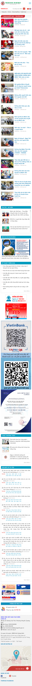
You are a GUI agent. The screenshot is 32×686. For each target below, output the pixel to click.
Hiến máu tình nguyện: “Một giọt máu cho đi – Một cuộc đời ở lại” (23, 53)
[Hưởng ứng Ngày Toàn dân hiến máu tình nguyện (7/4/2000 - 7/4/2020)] (7, 153)
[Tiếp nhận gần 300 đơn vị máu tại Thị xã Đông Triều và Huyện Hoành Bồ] (7, 163)
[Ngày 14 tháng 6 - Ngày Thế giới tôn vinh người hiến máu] (7, 142)
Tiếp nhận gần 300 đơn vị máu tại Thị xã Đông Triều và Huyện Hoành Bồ (23, 161)
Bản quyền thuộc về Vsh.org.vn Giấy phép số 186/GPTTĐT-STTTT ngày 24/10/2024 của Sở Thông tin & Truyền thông (15, 637)
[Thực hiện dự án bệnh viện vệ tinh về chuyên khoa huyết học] (7, 196)
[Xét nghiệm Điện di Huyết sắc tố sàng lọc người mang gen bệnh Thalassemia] (7, 88)
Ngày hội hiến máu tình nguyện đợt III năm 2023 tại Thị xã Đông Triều (22, 42)
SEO (13, 641)
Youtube (14, 676)
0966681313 (4, 8)
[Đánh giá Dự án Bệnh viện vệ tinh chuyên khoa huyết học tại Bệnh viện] (7, 120)
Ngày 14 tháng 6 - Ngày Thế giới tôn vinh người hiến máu (23, 140)
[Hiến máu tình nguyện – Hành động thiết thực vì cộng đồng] (7, 23)
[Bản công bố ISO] (16, 411)
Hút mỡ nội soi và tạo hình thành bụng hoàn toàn (16, 270)
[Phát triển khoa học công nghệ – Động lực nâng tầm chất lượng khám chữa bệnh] (5, 441)
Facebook (3, 677)
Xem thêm (26, 291)
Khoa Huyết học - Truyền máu (19, 12)
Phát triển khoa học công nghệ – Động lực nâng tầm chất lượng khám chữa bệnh (20, 441)
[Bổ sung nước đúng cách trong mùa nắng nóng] (5, 449)
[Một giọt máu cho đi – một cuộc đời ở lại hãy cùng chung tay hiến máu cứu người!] (7, 33)
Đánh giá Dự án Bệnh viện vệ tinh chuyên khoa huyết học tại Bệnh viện (22, 118)
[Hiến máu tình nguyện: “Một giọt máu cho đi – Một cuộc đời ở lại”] (7, 55)
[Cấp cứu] (16, 311)
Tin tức (9, 12)
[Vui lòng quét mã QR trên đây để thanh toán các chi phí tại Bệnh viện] (16, 338)
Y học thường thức (8, 435)
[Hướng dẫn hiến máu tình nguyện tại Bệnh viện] (7, 174)
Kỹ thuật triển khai (8, 263)
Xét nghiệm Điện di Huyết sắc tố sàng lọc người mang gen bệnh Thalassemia (23, 86)
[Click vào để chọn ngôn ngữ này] (30, 9)
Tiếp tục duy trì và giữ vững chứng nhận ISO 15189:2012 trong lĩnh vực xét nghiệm (23, 183)
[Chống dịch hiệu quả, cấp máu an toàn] (7, 109)
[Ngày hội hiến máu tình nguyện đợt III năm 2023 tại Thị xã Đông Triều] (7, 44)
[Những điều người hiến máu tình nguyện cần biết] (7, 98)
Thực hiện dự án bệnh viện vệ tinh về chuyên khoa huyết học (22, 194)
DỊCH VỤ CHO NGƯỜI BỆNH (9, 237)
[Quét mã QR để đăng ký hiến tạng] (16, 374)
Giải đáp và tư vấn (8, 467)
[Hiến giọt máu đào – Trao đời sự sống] (7, 66)
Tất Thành (19, 641)
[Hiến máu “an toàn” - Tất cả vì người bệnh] (7, 131)
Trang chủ (4, 12)
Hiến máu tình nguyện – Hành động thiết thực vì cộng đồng (21, 21)
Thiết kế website (5, 641)
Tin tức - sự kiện (7, 207)
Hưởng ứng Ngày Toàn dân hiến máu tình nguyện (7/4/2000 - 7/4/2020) (22, 151)
